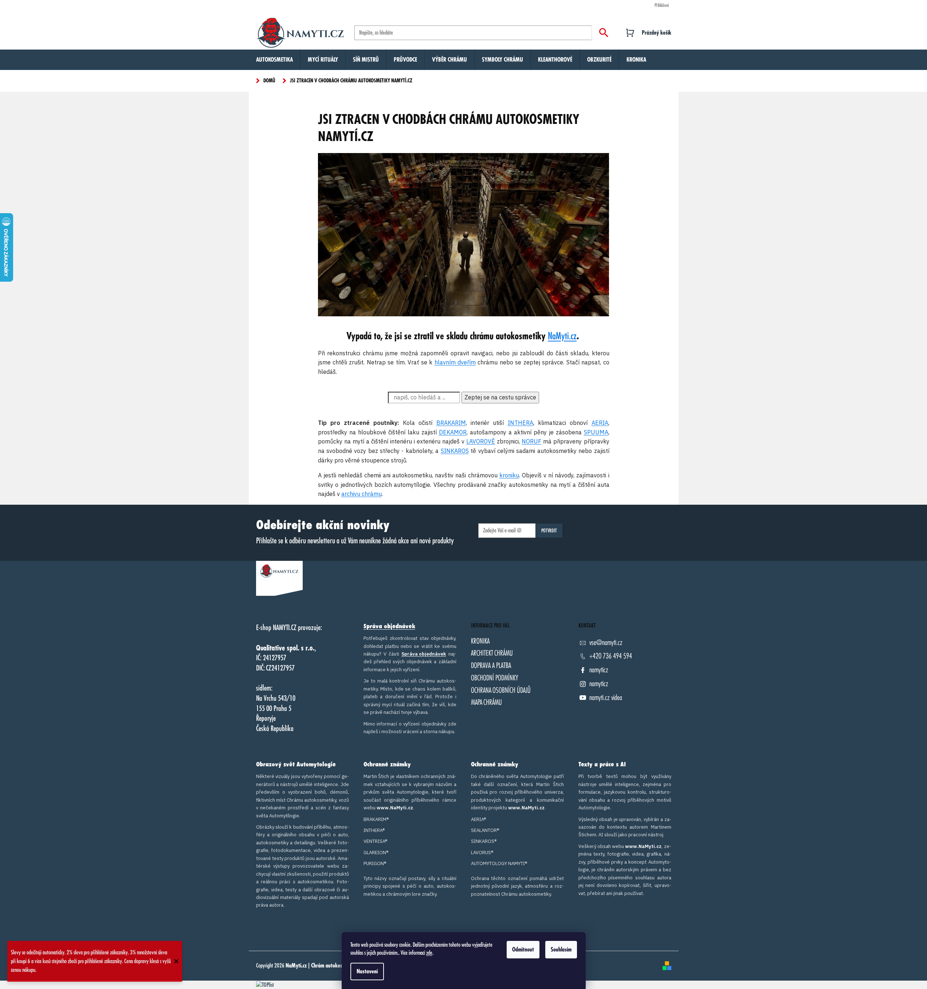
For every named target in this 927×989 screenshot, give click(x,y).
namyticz (598, 670)
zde (429, 953)
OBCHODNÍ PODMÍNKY (494, 678)
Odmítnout (523, 950)
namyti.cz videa (605, 697)
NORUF (531, 441)
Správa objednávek (389, 626)
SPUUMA (596, 432)
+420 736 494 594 (610, 656)
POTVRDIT (549, 530)
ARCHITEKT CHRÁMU (492, 653)
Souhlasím (561, 950)
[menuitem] (274, 60)
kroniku (509, 475)
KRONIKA (480, 641)
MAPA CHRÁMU (486, 702)
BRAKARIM (451, 422)
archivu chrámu (361, 493)
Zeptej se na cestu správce (500, 397)
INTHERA (520, 422)
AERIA (600, 422)
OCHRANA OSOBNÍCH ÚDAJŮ (501, 690)
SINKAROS (455, 450)
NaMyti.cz (562, 336)
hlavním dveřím (455, 362)
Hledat (603, 32)
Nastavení (367, 971)
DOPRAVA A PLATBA (491, 665)
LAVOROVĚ (480, 441)
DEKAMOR (453, 432)
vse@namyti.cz (605, 642)
